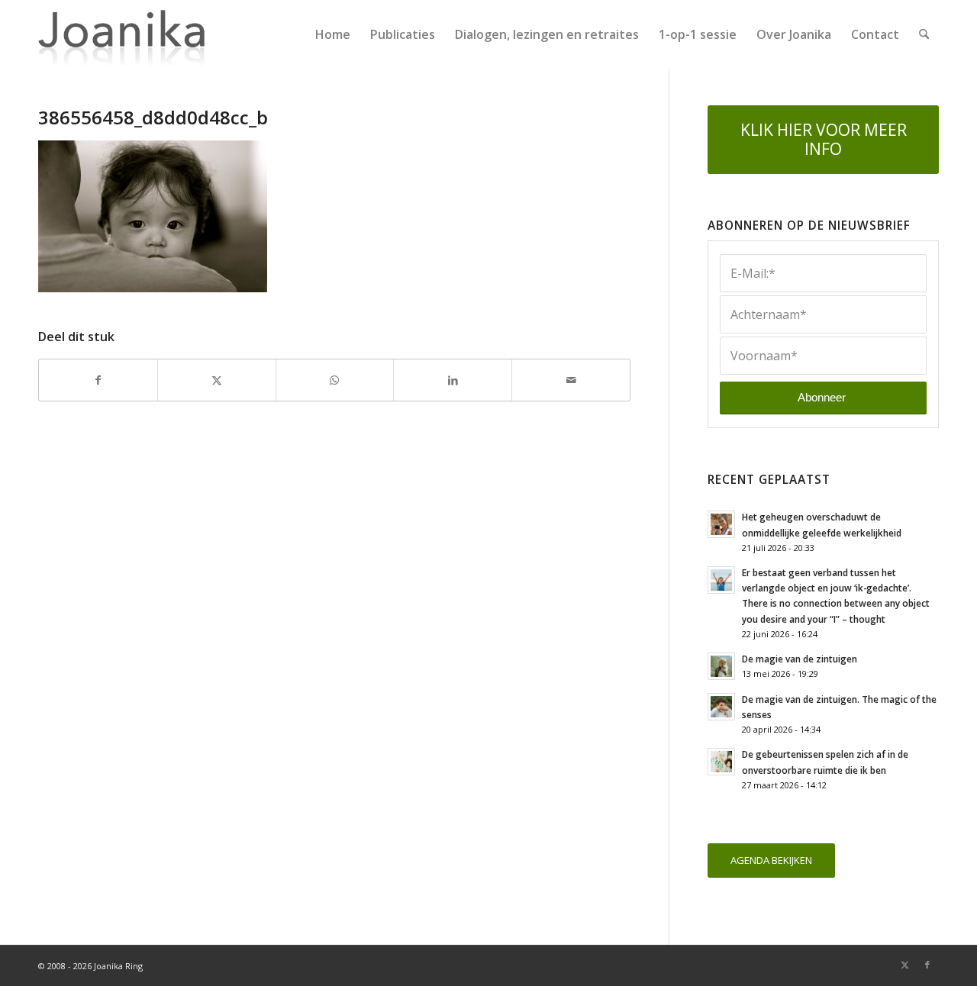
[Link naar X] (904, 964)
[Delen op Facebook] (98, 380)
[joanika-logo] (121, 34)
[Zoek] (924, 34)
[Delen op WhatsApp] (335, 380)
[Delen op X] (217, 380)
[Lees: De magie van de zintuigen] (721, 666)
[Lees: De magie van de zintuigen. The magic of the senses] (721, 706)
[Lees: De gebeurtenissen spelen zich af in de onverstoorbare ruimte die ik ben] (721, 761)
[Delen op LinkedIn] (452, 380)
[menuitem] (332, 34)
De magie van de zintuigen (799, 658)
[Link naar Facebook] (927, 964)
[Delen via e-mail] (571, 380)
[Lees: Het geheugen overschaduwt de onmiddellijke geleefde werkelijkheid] (721, 524)
